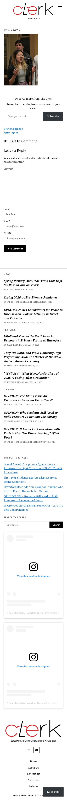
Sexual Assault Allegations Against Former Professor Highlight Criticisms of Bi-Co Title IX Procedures (33, 468)
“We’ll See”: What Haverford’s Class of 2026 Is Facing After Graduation (31, 375)
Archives (33, 786)
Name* (7, 209)
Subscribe (53, 116)
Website (7, 233)
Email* (7, 221)
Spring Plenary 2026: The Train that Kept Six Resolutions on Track (33, 283)
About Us (33, 767)
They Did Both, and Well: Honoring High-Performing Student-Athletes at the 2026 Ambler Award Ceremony (33, 357)
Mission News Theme (23, 795)
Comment (8, 168)
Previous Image (13, 129)
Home (33, 761)
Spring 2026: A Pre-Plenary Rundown (30, 297)
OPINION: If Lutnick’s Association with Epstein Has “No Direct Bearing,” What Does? (32, 433)
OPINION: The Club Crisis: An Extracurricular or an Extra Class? (28, 398)
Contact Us (33, 773)
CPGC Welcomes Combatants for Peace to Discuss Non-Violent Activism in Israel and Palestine (33, 314)
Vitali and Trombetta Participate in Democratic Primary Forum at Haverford (32, 338)
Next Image (11, 133)
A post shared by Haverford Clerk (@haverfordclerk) (35, 612)
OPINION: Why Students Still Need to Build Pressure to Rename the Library (31, 414)
